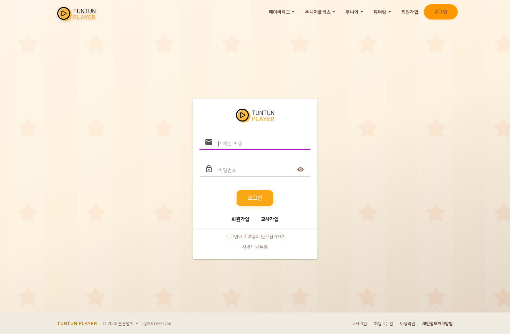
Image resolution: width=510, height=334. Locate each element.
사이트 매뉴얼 (255, 246)
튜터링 (381, 12)
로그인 (440, 11)
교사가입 (270, 219)
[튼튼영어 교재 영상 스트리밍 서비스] (76, 12)
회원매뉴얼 (383, 324)
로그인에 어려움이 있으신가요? (255, 236)
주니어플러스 (318, 12)
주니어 (352, 12)
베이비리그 (280, 12)
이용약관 (407, 324)
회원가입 (409, 12)
